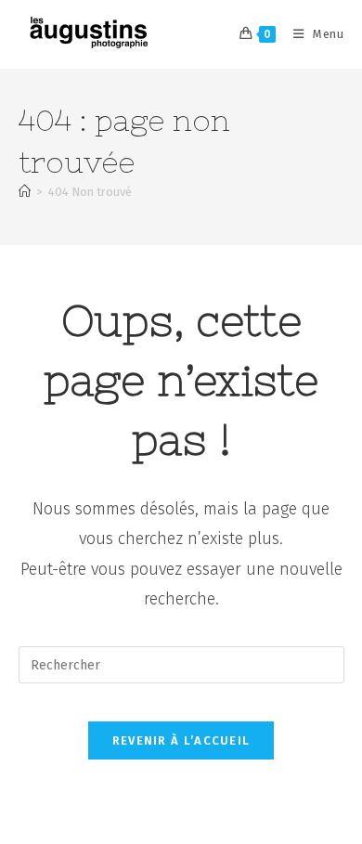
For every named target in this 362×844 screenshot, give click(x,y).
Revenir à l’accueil (181, 740)
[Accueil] (25, 192)
